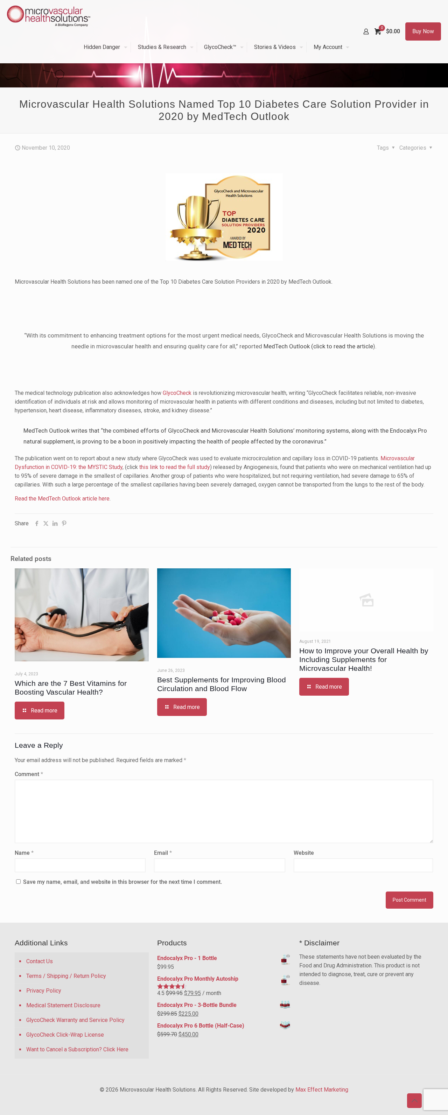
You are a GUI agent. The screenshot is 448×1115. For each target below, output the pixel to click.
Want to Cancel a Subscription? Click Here (77, 1049)
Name (24, 853)
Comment (29, 774)
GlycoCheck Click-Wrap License (65, 1034)
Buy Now (423, 31)
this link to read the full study (174, 467)
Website (304, 853)
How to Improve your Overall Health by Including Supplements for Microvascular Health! (363, 659)
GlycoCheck (177, 393)
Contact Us (39, 961)
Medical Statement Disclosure (63, 1005)
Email (163, 853)
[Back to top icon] (414, 1100)
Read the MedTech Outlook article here (62, 498)
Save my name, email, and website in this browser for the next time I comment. (122, 882)
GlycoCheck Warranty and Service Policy (75, 1020)
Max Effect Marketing (321, 1089)
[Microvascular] (48, 15)
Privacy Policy (43, 990)
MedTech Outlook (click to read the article (318, 346)
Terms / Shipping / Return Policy (66, 976)
